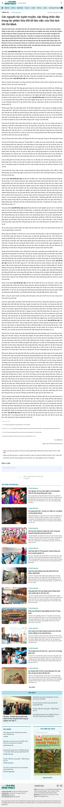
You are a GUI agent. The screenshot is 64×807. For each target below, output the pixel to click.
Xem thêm (32, 687)
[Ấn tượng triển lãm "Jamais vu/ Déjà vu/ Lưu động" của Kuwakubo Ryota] (14, 515)
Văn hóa (13, 7)
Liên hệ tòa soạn (39, 786)
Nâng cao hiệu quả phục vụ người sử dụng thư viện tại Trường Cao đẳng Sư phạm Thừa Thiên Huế (32, 455)
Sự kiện (45, 7)
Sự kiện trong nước (8, 745)
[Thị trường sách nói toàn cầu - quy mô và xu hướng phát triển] (14, 655)
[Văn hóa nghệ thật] (8, 788)
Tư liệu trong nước (16, 12)
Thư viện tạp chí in (47, 729)
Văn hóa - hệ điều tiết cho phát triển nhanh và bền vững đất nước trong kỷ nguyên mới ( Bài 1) (15, 719)
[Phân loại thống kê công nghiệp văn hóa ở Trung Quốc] (14, 615)
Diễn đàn (7, 7)
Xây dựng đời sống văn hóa (56, 7)
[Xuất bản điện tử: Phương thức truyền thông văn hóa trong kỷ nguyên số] (14, 555)
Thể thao (39, 7)
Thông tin (27, 7)
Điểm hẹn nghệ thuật (8, 771)
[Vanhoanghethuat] (2, 8)
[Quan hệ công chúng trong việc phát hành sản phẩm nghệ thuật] (14, 575)
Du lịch (33, 7)
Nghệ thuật (20, 7)
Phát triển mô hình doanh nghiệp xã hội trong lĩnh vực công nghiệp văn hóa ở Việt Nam (28, 458)
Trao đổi (5, 736)
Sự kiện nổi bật (22, 3)
